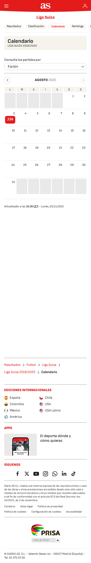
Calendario (58, 26)
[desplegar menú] (6, 6)
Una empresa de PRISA (45, 530)
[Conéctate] (85, 5)
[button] (7, 80)
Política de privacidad (50, 506)
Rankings (78, 26)
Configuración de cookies (46, 511)
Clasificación (36, 26)
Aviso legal (26, 506)
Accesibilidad (74, 511)
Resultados (14, 26)
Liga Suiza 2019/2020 (19, 372)
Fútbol (31, 365)
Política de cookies (15, 511)
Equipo (13, 66)
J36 (10, 119)
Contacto (9, 506)
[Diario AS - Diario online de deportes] (46, 6)
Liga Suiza (45, 17)
